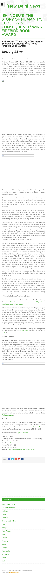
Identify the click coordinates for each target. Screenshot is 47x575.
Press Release (6, 531)
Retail (3, 534)
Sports (4, 544)
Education (5, 518)
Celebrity (4, 514)
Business (5, 511)
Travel (4, 558)
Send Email (10, 443)
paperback (12, 333)
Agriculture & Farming (9, 504)
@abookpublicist (23, 433)
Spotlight (4, 547)
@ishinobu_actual (7, 415)
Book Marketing (38, 427)
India (3, 524)
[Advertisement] (18, 481)
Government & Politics (9, 521)
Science (4, 538)
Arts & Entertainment (8, 507)
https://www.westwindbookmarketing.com (21, 449)
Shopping (5, 541)
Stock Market (6, 551)
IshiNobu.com (23, 331)
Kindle (4, 333)
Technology (5, 554)
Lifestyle (4, 527)
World (3, 561)
